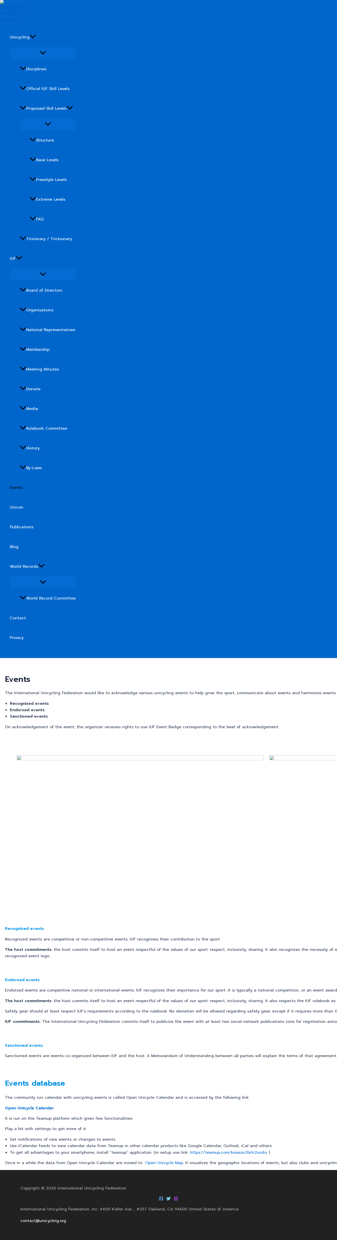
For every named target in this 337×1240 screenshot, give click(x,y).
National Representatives (50, 330)
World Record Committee (51, 598)
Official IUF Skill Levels (48, 89)
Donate (33, 389)
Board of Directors (44, 290)
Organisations (39, 310)
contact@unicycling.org (43, 1221)
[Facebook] (161, 1200)
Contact (18, 618)
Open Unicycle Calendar (29, 1108)
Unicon (16, 507)
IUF (13, 259)
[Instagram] (176, 1200)
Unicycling (20, 37)
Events (16, 488)
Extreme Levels (50, 199)
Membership (38, 350)
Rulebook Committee (46, 428)
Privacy (17, 638)
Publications (21, 527)
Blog (14, 547)
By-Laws (34, 468)
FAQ (40, 219)
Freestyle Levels (51, 180)
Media (32, 409)
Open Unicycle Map (164, 1163)
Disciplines (36, 69)
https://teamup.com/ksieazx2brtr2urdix (228, 1152)
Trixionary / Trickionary (49, 239)
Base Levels (47, 160)
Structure (45, 140)
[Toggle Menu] (43, 53)
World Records (24, 566)
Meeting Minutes (42, 369)
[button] (33, 37)
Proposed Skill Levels (46, 108)
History (33, 448)
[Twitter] (168, 1200)
